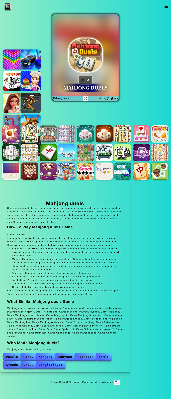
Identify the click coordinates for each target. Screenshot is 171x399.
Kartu (28, 356)
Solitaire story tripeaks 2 (66, 171)
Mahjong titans (122, 133)
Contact (76, 382)
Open (166, 6)
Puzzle (12, 356)
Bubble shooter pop (13, 60)
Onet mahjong (104, 152)
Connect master (159, 171)
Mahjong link (29, 152)
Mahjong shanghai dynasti (29, 133)
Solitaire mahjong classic (11, 152)
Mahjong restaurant (48, 152)
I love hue (11, 171)
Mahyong (65, 356)
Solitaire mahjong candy (141, 133)
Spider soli (48, 171)
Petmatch (104, 171)
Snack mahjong (85, 171)
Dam (29, 171)
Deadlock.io (31, 103)
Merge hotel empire (13, 103)
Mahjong (48, 133)
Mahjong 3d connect (104, 133)
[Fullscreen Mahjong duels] (85, 98)
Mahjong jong (141, 171)
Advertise (106, 382)
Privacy (86, 382)
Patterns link (85, 152)
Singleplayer (51, 364)
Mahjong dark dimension (141, 152)
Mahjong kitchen (159, 133)
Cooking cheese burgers (31, 81)
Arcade (12, 364)
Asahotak (85, 356)
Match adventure (31, 124)
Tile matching (11, 133)
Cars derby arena (31, 60)
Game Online (18, 6)
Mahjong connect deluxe (66, 133)
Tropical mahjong (66, 152)
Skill (28, 364)
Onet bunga (122, 171)
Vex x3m (13, 81)
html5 (104, 356)
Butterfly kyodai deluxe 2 (13, 124)
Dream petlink (159, 152)
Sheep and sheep (122, 152)
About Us (95, 382)
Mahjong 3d (85, 133)
